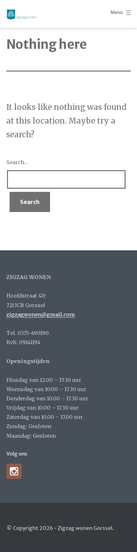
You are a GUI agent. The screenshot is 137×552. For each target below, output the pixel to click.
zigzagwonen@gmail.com (40, 314)
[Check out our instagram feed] (14, 471)
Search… (17, 162)
